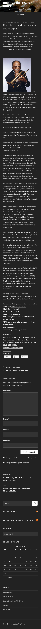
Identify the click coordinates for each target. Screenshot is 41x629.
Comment (7, 390)
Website (6, 440)
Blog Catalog (8, 597)
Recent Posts (10, 511)
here (11, 47)
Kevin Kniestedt (26, 22)
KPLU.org (6, 609)
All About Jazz (8, 592)
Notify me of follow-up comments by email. (21, 458)
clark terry (11, 370)
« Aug (10, 577)
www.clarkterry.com (18, 306)
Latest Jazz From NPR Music (18, 520)
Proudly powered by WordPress (14, 624)
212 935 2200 (9, 327)
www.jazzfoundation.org (12, 150)
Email (6, 430)
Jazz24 (5, 605)
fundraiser (23, 370)
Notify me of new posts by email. (17, 463)
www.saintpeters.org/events (15, 330)
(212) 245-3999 (14, 148)
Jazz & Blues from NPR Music (13, 601)
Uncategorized (13, 367)
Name (6, 419)
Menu (22, 14)
